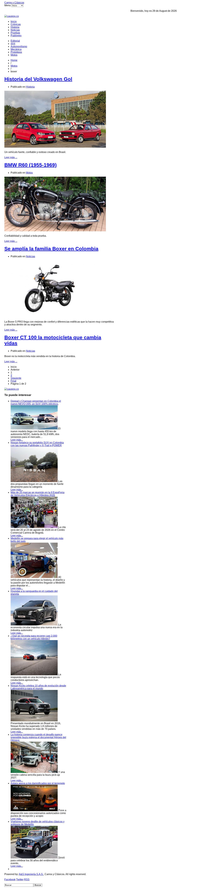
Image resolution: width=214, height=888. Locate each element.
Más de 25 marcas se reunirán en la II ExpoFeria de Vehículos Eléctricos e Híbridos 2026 (37, 494)
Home (14, 60)
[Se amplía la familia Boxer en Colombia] (55, 316)
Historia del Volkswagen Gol (38, 79)
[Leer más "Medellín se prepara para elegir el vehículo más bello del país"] (34, 577)
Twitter (19, 879)
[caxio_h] (11, 16)
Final (13, 381)
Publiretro (16, 35)
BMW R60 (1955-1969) (30, 165)
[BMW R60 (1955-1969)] (55, 230)
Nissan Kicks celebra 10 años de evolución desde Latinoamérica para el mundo (38, 687)
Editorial (15, 41)
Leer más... (17, 439)
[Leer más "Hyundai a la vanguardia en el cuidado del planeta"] (34, 624)
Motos (14, 55)
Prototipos (16, 52)
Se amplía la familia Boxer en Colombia (51, 248)
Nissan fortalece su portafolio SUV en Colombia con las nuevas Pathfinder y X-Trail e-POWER (37, 444)
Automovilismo (19, 46)
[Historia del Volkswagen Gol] (55, 146)
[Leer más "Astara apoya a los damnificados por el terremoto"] (34, 810)
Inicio (14, 21)
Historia (15, 27)
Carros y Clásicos (14, 2)
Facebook (10, 879)
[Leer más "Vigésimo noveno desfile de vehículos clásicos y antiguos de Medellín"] (34, 857)
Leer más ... (10, 157)
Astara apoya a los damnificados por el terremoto (38, 783)
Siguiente (16, 378)
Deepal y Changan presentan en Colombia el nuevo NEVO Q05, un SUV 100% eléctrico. (36, 402)
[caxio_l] (11, 389)
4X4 (13, 43)
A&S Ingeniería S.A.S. (31, 874)
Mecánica (16, 49)
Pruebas (15, 32)
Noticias (15, 30)
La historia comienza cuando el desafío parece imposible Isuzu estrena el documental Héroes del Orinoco (38, 737)
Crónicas (16, 24)
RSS (26, 879)
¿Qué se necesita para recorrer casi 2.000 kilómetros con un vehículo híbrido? (34, 637)
